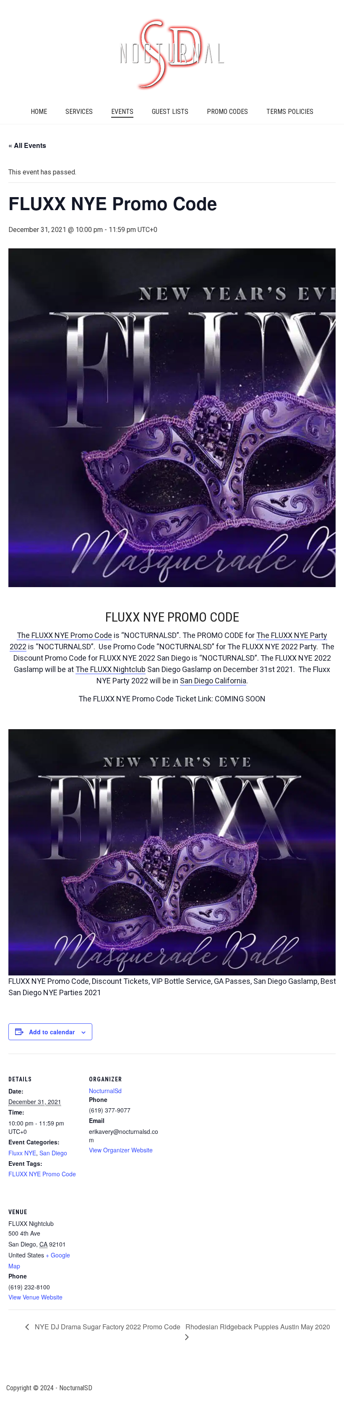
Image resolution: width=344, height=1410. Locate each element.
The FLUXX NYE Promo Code (64, 635)
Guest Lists (170, 112)
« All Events (27, 145)
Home (39, 112)
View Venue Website (35, 1297)
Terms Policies (289, 112)
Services (79, 112)
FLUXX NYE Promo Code (42, 1174)
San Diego (53, 1153)
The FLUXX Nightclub (111, 669)
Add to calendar (52, 1032)
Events (122, 112)
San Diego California (213, 680)
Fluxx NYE (22, 1153)
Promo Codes (227, 112)
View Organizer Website (121, 1150)
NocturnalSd (105, 1090)
